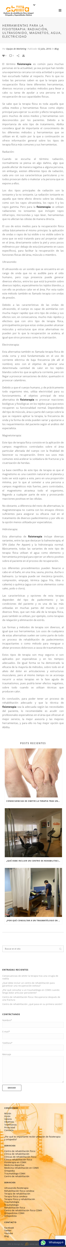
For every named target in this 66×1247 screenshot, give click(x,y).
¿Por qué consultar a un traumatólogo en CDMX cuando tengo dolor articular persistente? (34, 920)
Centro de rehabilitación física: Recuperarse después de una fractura (31, 998)
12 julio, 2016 (44, 48)
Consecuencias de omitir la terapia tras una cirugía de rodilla (34, 801)
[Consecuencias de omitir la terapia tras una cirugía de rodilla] (33, 772)
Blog (56, 48)
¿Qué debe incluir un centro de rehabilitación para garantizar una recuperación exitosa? (34, 860)
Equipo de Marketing (16, 48)
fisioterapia (24, 64)
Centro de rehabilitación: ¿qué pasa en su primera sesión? (32, 1004)
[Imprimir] (25, 55)
